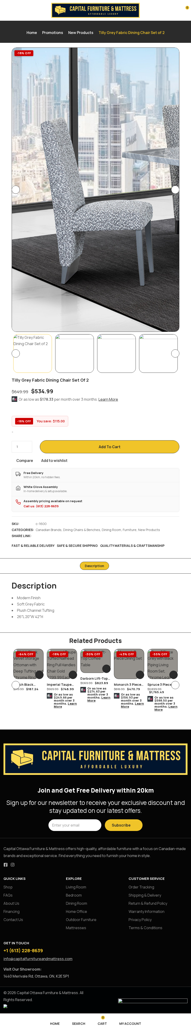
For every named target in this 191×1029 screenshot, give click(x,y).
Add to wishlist (54, 460)
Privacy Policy (140, 919)
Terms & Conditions (145, 927)
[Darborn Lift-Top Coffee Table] (95, 661)
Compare (24, 460)
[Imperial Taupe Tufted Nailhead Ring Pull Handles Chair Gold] (62, 664)
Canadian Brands (48, 530)
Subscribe (121, 825)
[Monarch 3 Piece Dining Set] (129, 664)
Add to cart (109, 446)
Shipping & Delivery (145, 895)
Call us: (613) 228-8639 (41, 506)
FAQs (8, 895)
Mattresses (76, 927)
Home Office (76, 911)
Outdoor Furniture (81, 919)
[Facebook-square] (5, 865)
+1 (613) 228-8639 (23, 950)
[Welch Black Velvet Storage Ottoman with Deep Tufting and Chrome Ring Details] (28, 664)
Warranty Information (146, 911)
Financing (11, 911)
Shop (8, 887)
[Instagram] (12, 865)
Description (94, 566)
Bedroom (74, 895)
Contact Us (13, 919)
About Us (11, 903)
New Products (80, 32)
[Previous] (16, 190)
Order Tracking (141, 887)
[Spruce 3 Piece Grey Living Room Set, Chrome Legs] (162, 664)
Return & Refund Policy (148, 903)
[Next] (175, 190)
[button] (184, 10)
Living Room (76, 887)
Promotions (52, 32)
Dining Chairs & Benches (81, 530)
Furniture (129, 530)
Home (32, 32)
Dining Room (111, 530)
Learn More (108, 399)
